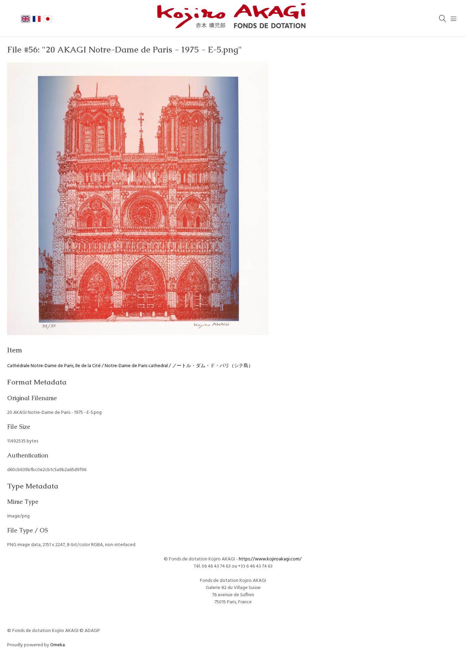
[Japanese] (48, 18)
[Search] (442, 18)
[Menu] (453, 18)
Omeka (57, 645)
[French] (36, 18)
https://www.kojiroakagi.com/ (271, 559)
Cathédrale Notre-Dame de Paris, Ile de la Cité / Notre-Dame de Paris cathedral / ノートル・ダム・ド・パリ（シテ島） (130, 366)
